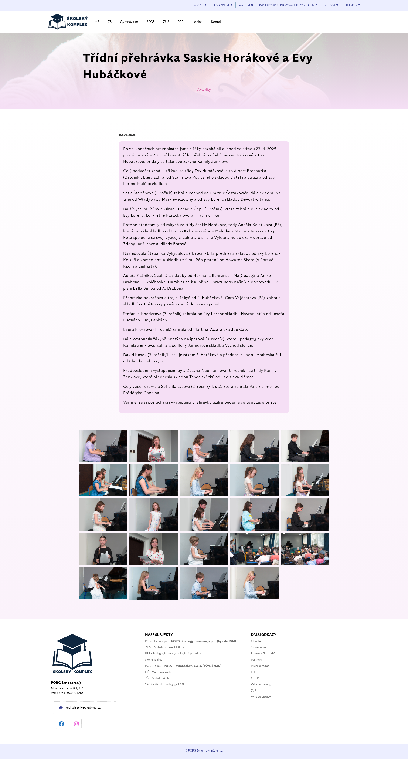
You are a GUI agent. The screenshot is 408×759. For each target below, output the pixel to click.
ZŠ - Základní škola (157, 678)
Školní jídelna (153, 660)
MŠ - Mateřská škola (158, 672)
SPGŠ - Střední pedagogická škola (166, 684)
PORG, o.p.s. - (183, 666)
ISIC (253, 672)
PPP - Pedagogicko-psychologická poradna (173, 654)
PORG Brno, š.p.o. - (190, 641)
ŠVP (253, 691)
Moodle (256, 641)
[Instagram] (76, 724)
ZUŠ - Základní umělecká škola (164, 647)
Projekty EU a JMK (263, 654)
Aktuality (204, 89)
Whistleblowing (261, 684)
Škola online (258, 647)
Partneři (256, 660)
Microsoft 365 (260, 666)
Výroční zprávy (261, 697)
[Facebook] (61, 724)
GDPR (255, 678)
